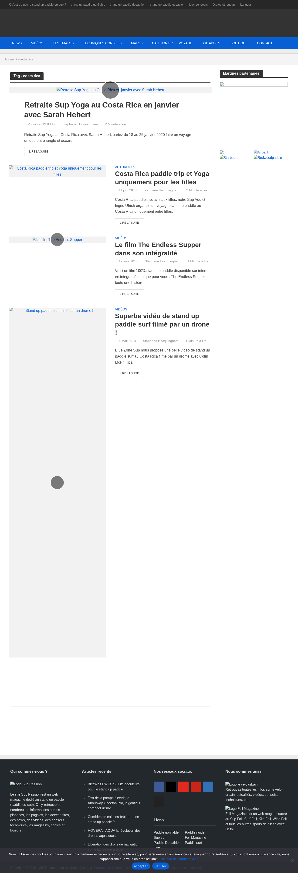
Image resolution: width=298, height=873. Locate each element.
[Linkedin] (208, 787)
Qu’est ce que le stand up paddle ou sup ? (37, 4)
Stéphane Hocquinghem (80, 124)
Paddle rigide (194, 832)
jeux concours (198, 4)
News (17, 43)
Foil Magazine (195, 837)
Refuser (160, 866)
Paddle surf (193, 843)
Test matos (63, 43)
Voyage (185, 43)
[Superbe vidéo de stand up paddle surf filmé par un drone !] (57, 482)
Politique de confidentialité (178, 859)
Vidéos (37, 43)
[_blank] (237, 43)
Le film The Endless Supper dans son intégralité (158, 249)
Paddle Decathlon (167, 843)
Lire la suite (38, 151)
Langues (246, 4)
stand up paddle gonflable (88, 4)
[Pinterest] (196, 787)
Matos (136, 43)
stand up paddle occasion (167, 4)
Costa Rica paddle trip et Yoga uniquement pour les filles (162, 178)
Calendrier (162, 43)
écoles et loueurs (224, 4)
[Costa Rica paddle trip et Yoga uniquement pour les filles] (57, 171)
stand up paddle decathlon (127, 4)
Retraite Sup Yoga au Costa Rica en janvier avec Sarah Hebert (101, 110)
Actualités (125, 167)
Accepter (141, 866)
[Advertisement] (110, 685)
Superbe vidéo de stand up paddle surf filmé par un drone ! (162, 324)
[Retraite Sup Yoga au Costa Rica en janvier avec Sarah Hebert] (110, 90)
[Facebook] (159, 787)
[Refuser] (292, 860)
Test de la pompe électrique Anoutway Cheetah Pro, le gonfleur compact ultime (114, 803)
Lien (157, 848)
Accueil (10, 59)
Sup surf (160, 837)
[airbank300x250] (254, 111)
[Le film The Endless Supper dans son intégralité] (57, 239)
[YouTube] (183, 787)
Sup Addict (211, 43)
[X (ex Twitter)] (159, 801)
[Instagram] (171, 787)
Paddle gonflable (166, 832)
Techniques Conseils (102, 43)
